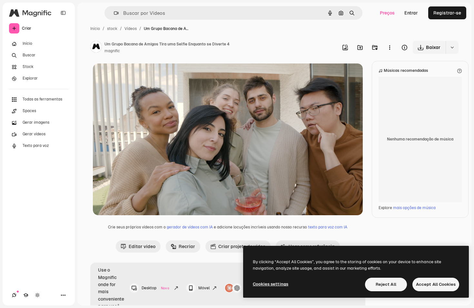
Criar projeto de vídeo (241, 246)
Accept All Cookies (436, 284)
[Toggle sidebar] (63, 13)
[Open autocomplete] (114, 13)
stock (112, 28)
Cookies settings (270, 284)
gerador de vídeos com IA (190, 227)
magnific (112, 50)
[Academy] (26, 295)
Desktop (155, 288)
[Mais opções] (389, 47)
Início (95, 28)
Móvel (204, 288)
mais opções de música (414, 207)
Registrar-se (447, 13)
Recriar (187, 246)
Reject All (386, 284)
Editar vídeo (142, 246)
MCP (248, 288)
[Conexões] (14, 295)
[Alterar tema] (37, 295)
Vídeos (130, 28)
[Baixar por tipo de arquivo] (452, 47)
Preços (387, 13)
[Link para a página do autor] (96, 47)
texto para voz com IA (327, 227)
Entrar (411, 13)
